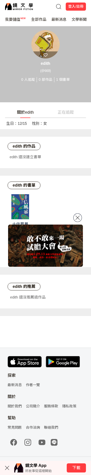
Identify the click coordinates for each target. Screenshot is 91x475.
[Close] (77, 217)
